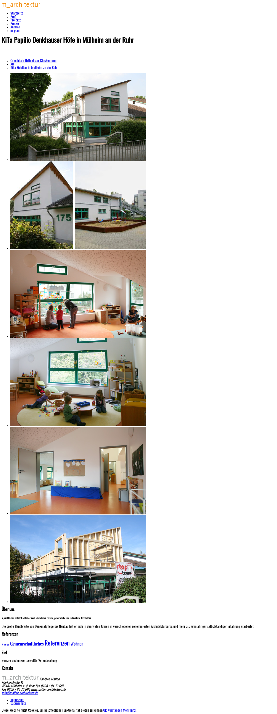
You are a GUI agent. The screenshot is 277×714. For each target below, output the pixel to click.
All (12, 64)
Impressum (17, 700)
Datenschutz (18, 703)
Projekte (15, 20)
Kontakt (15, 27)
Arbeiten (5, 645)
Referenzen (57, 644)
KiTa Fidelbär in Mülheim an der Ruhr (34, 68)
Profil (13, 17)
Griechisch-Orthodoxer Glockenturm (33, 61)
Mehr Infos (130, 710)
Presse (14, 24)
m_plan (14, 31)
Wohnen (77, 644)
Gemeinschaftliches (27, 644)
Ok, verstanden (112, 710)
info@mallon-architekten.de (20, 693)
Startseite (16, 13)
